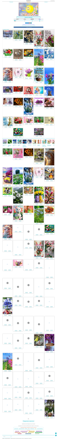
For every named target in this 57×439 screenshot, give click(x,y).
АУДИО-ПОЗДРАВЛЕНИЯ (39, 429)
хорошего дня (19, 434)
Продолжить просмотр (28, 421)
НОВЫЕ (35, 429)
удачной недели (37, 434)
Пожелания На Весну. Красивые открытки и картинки (28, 25)
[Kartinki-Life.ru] (28, 1)
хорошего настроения (28, 434)
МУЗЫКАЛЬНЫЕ (32, 429)
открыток (16, 429)
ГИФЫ (28, 429)
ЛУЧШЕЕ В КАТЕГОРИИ (21, 429)
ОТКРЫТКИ (26, 429)
